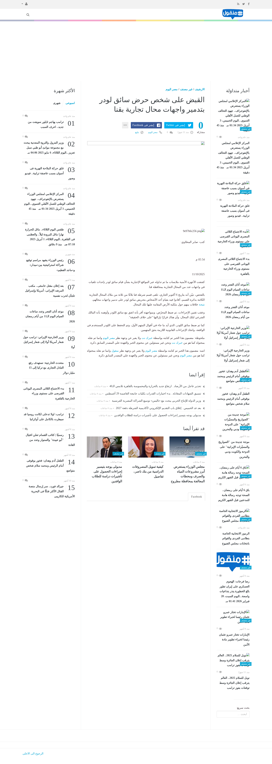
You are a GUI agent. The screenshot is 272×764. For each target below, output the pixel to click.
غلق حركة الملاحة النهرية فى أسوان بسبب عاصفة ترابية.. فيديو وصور (234, 210)
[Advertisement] (136, 51)
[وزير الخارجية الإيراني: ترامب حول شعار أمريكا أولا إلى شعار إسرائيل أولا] (233, 333)
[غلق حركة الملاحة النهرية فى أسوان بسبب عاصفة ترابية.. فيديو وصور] (233, 188)
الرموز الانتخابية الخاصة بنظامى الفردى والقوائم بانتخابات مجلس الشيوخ (235, 538)
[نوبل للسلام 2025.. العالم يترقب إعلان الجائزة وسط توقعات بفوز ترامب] (233, 660)
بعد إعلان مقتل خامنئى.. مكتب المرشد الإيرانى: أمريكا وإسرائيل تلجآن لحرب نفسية (50, 290)
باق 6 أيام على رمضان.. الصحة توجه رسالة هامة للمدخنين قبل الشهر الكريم (233, 495)
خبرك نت (147, 338)
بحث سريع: (242, 707)
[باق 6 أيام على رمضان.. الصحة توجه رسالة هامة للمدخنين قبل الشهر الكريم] (233, 472)
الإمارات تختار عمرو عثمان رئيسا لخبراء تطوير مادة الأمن (234, 639)
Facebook (196, 496)
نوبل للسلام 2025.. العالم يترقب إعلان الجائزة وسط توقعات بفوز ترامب (234, 682)
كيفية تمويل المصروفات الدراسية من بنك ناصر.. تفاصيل (147, 471)
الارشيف (200, 89)
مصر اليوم (172, 89)
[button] (25, 3)
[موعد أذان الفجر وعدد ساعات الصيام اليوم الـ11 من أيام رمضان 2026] (233, 289)
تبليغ (137, 132)
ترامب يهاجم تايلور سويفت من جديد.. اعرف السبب (51, 124)
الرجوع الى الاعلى (33, 753)
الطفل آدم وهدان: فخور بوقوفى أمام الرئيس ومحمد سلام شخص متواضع (233, 398)
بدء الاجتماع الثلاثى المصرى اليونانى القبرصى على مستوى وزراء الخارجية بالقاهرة (233, 266)
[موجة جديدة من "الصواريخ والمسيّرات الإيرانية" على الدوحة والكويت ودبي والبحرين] (233, 422)
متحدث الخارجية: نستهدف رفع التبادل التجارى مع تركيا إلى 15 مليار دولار (52, 367)
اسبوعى (70, 103)
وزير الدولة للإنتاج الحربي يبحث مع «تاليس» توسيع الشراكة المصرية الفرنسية (157, 400)
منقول (115, 350)
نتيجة (202, 304)
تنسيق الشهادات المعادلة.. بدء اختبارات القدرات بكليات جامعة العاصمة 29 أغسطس (153, 393)
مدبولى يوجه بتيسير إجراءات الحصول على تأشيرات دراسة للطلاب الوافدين (158, 415)
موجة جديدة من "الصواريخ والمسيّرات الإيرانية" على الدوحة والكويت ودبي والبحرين (233, 449)
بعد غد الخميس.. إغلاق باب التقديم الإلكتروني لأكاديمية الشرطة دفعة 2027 (159, 408)
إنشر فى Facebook (143, 125)
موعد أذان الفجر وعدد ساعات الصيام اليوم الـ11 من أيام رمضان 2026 (235, 312)
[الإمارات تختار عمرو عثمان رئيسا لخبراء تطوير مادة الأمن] (233, 617)
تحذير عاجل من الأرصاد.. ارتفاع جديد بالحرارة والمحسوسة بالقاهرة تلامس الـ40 (156, 386)
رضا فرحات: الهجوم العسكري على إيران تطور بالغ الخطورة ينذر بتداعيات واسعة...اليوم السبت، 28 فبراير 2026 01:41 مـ (234, 591)
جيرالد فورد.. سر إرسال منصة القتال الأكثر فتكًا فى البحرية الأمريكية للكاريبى (52, 491)
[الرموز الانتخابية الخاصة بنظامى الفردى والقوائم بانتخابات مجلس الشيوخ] (233, 516)
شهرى (57, 103)
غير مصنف (186, 89)
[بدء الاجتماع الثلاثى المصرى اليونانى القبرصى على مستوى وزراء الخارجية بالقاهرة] (233, 239)
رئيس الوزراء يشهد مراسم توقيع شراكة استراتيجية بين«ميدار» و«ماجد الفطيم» (50, 265)
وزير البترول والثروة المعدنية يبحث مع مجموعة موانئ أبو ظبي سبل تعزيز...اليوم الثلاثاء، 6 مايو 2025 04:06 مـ (49, 147)
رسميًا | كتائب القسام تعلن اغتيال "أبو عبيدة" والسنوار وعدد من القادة (50, 439)
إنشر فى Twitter (175, 125)
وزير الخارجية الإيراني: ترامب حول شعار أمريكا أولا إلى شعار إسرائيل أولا (233, 355)
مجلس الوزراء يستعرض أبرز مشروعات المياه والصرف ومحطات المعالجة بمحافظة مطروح (188, 474)
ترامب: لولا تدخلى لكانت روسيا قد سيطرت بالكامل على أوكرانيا (49, 416)
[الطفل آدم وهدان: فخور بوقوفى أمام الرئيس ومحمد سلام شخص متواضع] (233, 376)
